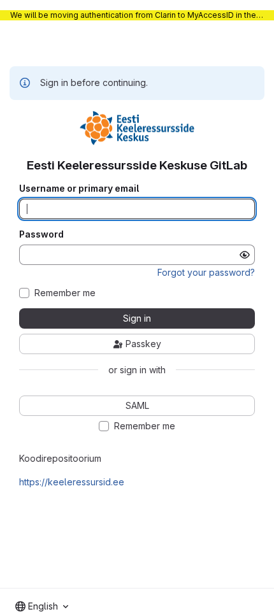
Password (41, 234)
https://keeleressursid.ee (71, 481)
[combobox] (42, 606)
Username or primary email (79, 188)
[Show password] (244, 255)
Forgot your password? (206, 272)
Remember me (65, 293)
